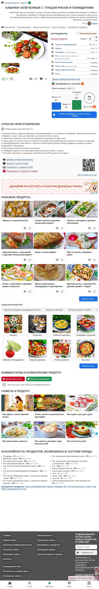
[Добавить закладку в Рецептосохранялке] (41, 79)
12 (7, 79)
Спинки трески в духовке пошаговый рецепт (47, 221)
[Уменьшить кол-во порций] (96, 40)
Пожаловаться (9, 27)
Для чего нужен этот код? (87, 175)
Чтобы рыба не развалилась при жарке (49, 415)
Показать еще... (88, 299)
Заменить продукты (59, 39)
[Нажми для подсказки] (82, 83)
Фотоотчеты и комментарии (15, 571)
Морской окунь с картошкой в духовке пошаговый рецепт (17, 253)
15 (46, 79)
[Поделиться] (97, 573)
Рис (56, 56)
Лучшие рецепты (44, 535)
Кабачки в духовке (61, 335)
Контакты (7, 559)
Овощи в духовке (37, 360)
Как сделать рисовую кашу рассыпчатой (48, 442)
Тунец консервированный (65, 45)
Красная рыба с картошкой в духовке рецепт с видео (81, 285)
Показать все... (88, 366)
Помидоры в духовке (85, 335)
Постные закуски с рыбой (80, 310)
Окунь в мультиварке (45, 252)
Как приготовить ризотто (15, 441)
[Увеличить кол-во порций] (96, 37)
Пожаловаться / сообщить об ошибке (22, 171)
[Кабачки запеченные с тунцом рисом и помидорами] (10, 69)
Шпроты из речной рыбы (15, 220)
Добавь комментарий (41, 27)
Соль (57, 74)
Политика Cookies (11, 549)
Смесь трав (60, 66)
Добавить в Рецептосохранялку (20, 160)
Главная (7, 535)
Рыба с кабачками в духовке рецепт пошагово (17, 285)
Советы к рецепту (59, 27)
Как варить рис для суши (79, 414)
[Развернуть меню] (97, 578)
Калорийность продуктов (77, 27)
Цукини (58, 48)
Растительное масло (64, 62)
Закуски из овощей (54, 310)
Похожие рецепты (24, 27)
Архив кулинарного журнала (50, 554)
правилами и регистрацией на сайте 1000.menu (84, 567)
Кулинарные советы (46, 540)
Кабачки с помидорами (13, 360)
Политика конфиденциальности (17, 545)
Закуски (13, 335)
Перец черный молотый (65, 70)
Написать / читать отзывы (17, 163)
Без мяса (86, 360)
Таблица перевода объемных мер (66, 79)
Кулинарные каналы (12, 576)
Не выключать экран (88, 33)
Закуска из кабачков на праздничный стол (22, 310)
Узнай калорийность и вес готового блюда (74, 115)
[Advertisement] (24, 99)
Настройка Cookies (11, 554)
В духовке (37, 335)
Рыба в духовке (62, 360)
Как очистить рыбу (76, 441)
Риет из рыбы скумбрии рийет (79, 253)
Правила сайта (9, 540)
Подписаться (87, 552)
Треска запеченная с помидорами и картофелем (48, 285)
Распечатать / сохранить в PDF (20, 167)
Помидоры (59, 52)
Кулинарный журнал (46, 549)
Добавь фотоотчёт (14, 379)
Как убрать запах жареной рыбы (15, 415)
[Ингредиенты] (97, 568)
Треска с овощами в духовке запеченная (81, 221)
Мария (95, 23)
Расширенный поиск (12, 566)
